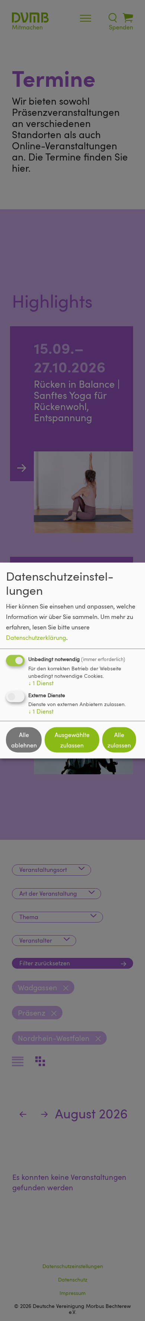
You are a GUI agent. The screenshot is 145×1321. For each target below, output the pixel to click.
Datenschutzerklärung (36, 637)
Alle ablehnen (24, 740)
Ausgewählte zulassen (72, 740)
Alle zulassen (119, 740)
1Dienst (41, 683)
